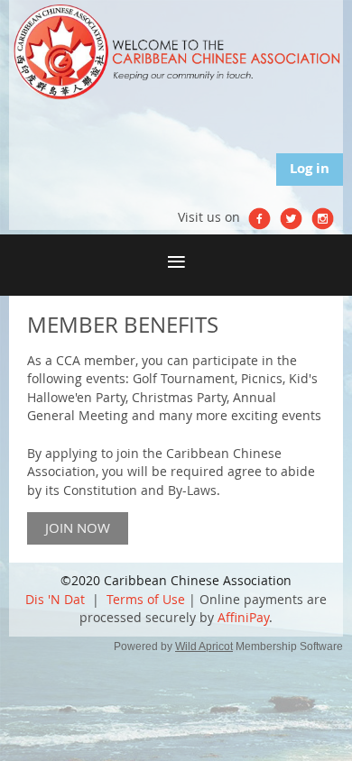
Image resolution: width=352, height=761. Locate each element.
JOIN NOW (77, 527)
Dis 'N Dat (55, 599)
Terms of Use (146, 599)
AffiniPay (243, 617)
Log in (309, 168)
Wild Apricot (204, 646)
